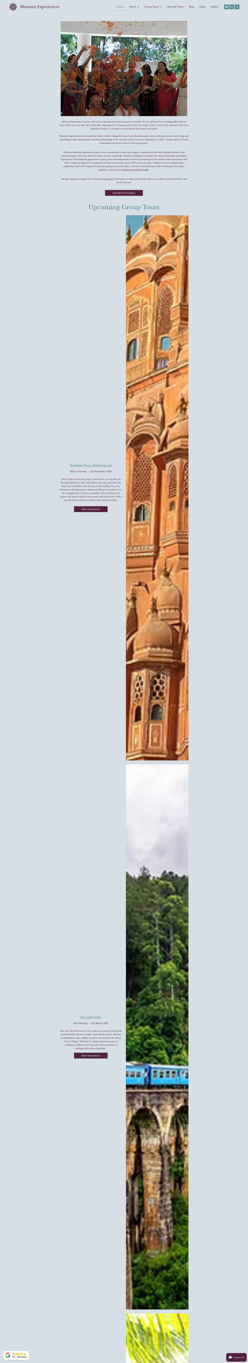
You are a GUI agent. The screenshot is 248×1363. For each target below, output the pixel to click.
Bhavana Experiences (40, 7)
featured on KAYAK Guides (135, 170)
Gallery (215, 6)
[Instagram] (231, 7)
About (132, 6)
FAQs (202, 6)
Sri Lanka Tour (90, 1017)
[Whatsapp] (237, 7)
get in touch (106, 179)
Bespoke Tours (175, 6)
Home (120, 6)
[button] (16, 1355)
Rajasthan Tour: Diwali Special (91, 465)
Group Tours (151, 6)
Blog (191, 6)
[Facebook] (226, 7)
